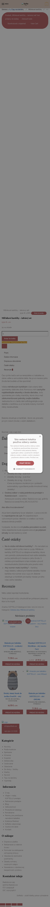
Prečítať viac (34, 457)
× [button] (40, 436)
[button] (25, 469)
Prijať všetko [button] (25, 463)
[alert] (25, 453)
